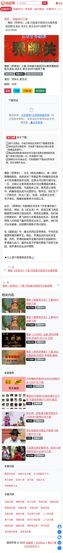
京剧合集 (9, 501)
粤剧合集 (43, 501)
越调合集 (9, 525)
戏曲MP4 (6, 9)
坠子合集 (31, 501)
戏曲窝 (29, 542)
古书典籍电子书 (40, 473)
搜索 (44, 3)
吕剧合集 (9, 513)
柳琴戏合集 (32, 525)
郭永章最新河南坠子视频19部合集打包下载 (42, 432)
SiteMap (40, 542)
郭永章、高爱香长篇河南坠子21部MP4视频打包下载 (42, 415)
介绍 (17, 90)
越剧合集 (54, 501)
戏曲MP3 (18, 9)
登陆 (60, 3)
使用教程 (40, 90)
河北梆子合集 (33, 513)
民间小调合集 (33, 519)
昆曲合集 (22, 507)
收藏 (8, 90)
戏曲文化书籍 (24, 473)
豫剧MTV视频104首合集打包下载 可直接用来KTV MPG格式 (43, 397)
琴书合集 (45, 525)
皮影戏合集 (25, 531)
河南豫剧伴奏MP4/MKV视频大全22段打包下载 (43, 380)
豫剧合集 (20, 501)
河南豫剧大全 (10, 485)
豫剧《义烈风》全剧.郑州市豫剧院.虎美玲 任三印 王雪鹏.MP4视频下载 (42, 336)
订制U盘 (27, 90)
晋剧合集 (45, 507)
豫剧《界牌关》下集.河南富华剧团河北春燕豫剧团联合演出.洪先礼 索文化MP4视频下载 (29, 286)
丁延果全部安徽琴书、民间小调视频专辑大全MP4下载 (43, 449)
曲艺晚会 (39, 9)
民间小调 (20, 479)
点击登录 (38, 122)
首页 (6, 19)
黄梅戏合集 (10, 507)
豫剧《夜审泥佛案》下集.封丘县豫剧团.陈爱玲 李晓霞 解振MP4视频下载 (42, 353)
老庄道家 (8, 479)
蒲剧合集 (20, 519)
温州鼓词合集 (11, 531)
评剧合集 (33, 507)
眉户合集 (9, 519)
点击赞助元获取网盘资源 (35, 115)
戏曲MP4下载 (20, 19)
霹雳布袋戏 (9, 473)
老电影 (28, 9)
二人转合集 (48, 513)
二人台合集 (48, 519)
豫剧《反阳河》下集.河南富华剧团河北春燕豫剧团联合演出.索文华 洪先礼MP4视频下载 (34, 270)
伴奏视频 (39, 386)
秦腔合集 (20, 513)
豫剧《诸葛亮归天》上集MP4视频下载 (42, 319)
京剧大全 (40, 479)
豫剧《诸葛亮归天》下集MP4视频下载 (42, 301)
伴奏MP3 (51, 9)
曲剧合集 (20, 525)
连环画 (30, 479)
